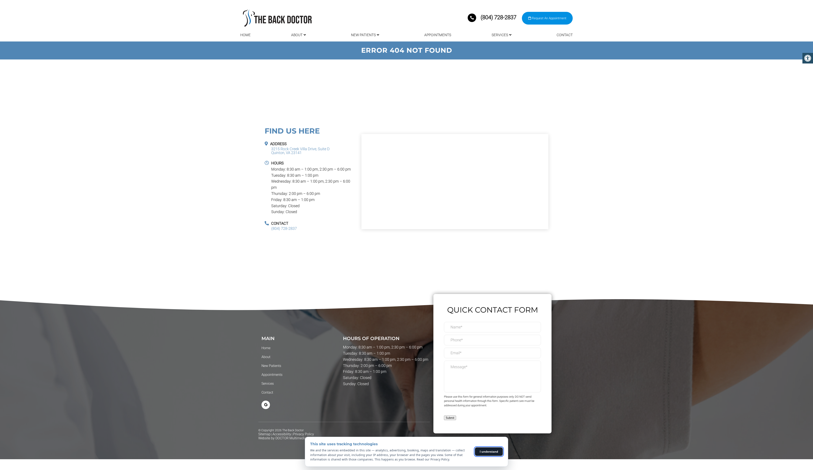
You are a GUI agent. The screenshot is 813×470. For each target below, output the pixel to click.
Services (500, 35)
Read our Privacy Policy (433, 459)
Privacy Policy (303, 434)
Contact (565, 35)
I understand (489, 451)
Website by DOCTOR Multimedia (282, 438)
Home (245, 35)
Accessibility (281, 434)
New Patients (363, 35)
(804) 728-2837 (498, 17)
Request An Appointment (548, 18)
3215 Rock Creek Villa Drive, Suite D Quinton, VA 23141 (300, 151)
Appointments (437, 35)
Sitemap (264, 434)
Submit (450, 417)
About (297, 35)
